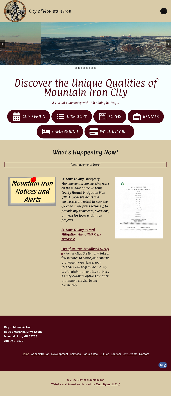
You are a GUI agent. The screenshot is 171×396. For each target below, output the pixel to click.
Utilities (104, 354)
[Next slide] (168, 44)
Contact (144, 354)
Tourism (116, 354)
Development (59, 354)
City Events (130, 354)
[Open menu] (163, 11)
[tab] (76, 68)
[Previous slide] (2, 44)
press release (91, 206)
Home (25, 354)
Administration (40, 354)
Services (75, 354)
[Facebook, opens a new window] (162, 365)
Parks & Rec (90, 354)
